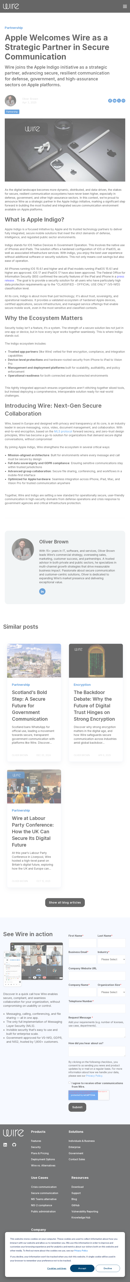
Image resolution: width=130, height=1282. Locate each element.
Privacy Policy (81, 1250)
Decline (108, 1268)
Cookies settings (56, 1268)
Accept (82, 1268)
